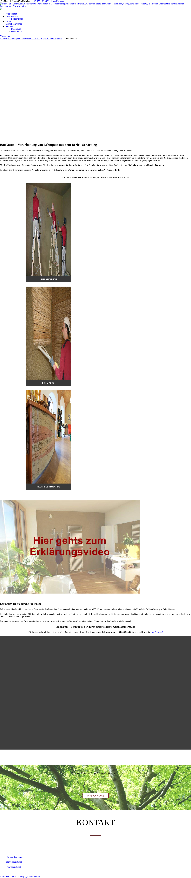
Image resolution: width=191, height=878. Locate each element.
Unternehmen (12, 16)
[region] (95, 85)
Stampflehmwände (14, 24)
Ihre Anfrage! (157, 632)
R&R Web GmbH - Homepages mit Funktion (20, 876)
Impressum (16, 29)
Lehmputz (10, 21)
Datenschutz (16, 31)
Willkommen (11, 14)
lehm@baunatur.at (59, 1)
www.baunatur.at (13, 867)
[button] (95, 124)
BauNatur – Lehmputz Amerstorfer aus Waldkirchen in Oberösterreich (31, 38)
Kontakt (9, 26)
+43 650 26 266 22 (41, 1)
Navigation (5, 36)
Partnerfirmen (17, 19)
